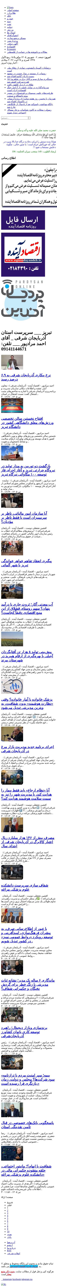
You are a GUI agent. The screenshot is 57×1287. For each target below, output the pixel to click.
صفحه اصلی (13, 10)
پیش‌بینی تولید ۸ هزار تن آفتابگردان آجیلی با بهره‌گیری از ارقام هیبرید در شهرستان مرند (27, 656)
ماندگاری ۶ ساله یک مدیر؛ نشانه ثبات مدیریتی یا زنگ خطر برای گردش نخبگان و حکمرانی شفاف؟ (28, 984)
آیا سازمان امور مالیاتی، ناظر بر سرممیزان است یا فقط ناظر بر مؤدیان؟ (24, 518)
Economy (11, 49)
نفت (9, 24)
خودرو (10, 18)
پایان (9, 1237)
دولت (9, 27)
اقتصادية (11, 46)
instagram (6, 1279)
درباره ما (11, 1248)
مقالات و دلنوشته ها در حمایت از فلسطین (27, 52)
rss (31, 1279)
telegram (25, 1279)
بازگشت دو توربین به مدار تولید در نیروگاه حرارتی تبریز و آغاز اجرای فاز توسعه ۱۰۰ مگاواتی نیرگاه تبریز (28, 470)
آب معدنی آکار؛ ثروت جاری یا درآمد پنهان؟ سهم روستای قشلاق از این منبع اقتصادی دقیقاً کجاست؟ (27, 608)
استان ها (11, 32)
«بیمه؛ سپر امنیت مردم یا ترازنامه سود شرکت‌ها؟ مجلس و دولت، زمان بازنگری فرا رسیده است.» (28, 1079)
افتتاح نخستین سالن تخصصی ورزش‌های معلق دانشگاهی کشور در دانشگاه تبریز (27, 423)
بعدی (9, 1234)
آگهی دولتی (12, 44)
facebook (16, 1279)
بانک (9, 16)
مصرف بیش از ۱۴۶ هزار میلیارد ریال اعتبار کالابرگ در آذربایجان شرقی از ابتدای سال (27, 842)
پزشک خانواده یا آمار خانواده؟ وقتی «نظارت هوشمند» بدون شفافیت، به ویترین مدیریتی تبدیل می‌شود (27, 704)
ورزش (10, 30)
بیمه (9, 21)
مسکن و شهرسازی (16, 38)
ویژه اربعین (12, 41)
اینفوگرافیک (12, 35)
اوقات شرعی (13, 1253)
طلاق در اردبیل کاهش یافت (20, 84)
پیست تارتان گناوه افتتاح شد (20, 76)
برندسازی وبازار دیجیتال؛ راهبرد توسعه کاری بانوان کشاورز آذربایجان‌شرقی (24, 1032)
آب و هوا (11, 1242)
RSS (9, 1250)
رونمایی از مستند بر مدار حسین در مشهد (26, 73)
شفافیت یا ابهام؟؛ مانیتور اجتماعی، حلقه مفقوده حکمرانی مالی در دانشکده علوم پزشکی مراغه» (26, 1170)
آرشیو (10, 1245)
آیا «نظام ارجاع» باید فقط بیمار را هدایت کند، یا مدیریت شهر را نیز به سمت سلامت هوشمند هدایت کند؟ (26, 794)
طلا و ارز (11, 13)
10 (8, 1231)
